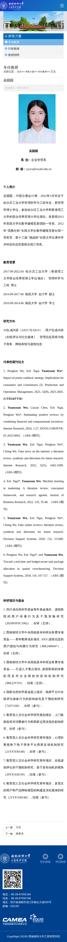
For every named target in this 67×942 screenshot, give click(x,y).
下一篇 (9, 833)
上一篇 (9, 827)
